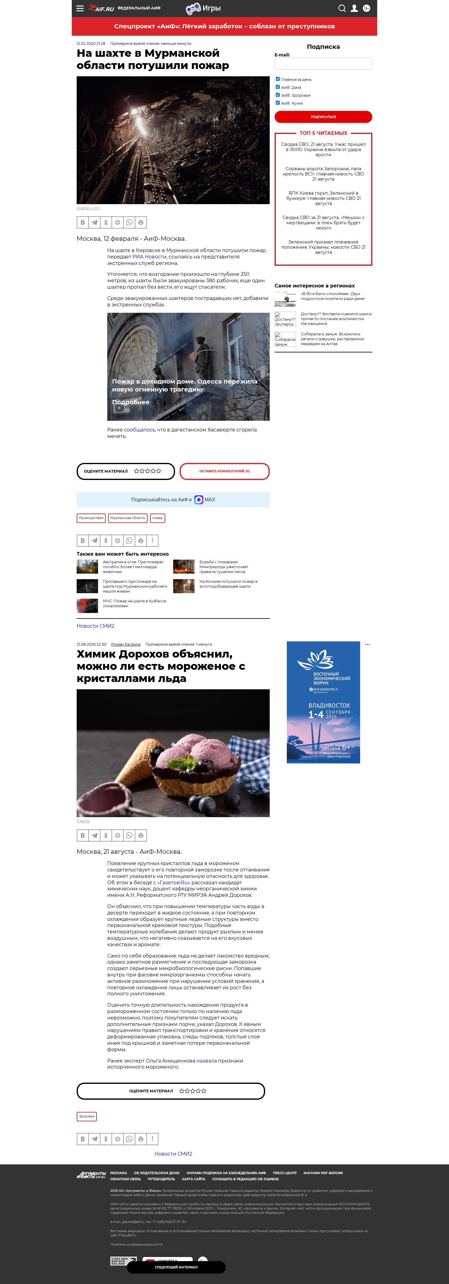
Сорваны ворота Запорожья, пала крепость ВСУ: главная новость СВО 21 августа (323, 174)
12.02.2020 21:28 (91, 43)
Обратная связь (125, 1179)
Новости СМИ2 (95, 626)
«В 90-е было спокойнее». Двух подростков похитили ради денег (333, 296)
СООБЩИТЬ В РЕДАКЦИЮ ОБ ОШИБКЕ (245, 1179)
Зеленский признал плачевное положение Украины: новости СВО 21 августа (323, 247)
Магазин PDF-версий (323, 1173)
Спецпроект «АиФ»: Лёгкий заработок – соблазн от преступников (224, 26)
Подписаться (323, 117)
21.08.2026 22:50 (91, 644)
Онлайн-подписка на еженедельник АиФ (226, 1173)
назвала (207, 1061)
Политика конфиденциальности (136, 1244)
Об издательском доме (157, 1173)
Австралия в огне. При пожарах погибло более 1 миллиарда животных (133, 567)
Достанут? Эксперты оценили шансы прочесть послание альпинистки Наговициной (336, 319)
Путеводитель (161, 1179)
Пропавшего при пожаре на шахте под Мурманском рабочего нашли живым (135, 586)
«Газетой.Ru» (173, 882)
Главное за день (296, 79)
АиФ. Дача (291, 87)
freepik (83, 821)
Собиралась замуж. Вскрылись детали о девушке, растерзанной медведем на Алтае (332, 339)
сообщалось (139, 430)
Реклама (118, 1173)
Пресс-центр (285, 1173)
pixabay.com (88, 208)
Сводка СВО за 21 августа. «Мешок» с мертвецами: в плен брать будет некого (324, 223)
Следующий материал (176, 1267)
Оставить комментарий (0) (224, 471)
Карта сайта (193, 1179)
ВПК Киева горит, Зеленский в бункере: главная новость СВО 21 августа (324, 198)
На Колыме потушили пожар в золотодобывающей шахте (228, 584)
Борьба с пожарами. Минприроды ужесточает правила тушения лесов (223, 567)
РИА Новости (149, 257)
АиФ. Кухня (292, 103)
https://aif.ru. (128, 1235)
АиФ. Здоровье (295, 95)
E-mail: (282, 55)
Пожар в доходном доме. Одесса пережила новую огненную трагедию (184, 385)
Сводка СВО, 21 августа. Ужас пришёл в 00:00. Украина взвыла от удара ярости (323, 149)
